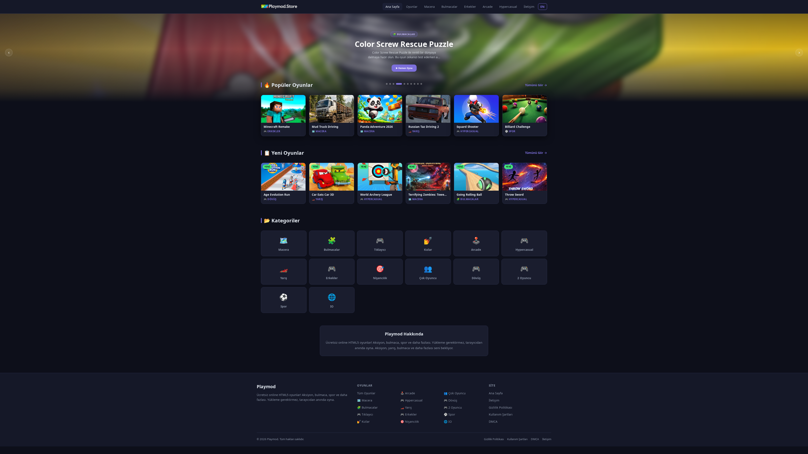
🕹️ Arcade (407, 393)
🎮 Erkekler (408, 414)
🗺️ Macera (364, 400)
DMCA (493, 422)
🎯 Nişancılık (409, 422)
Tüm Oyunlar (366, 393)
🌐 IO (448, 422)
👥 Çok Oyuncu (455, 393)
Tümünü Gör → (536, 85)
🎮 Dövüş (450, 400)
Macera (429, 7)
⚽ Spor (449, 414)
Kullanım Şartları (501, 414)
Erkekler (470, 7)
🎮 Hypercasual (411, 400)
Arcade (488, 7)
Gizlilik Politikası (500, 407)
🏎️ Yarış (406, 407)
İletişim (529, 7)
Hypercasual (508, 7)
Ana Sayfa (392, 7)
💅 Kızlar (363, 422)
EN (542, 7)
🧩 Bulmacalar (367, 407)
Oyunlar (411, 7)
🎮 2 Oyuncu (453, 407)
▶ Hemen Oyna (404, 68)
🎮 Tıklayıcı (365, 414)
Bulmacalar (449, 7)
